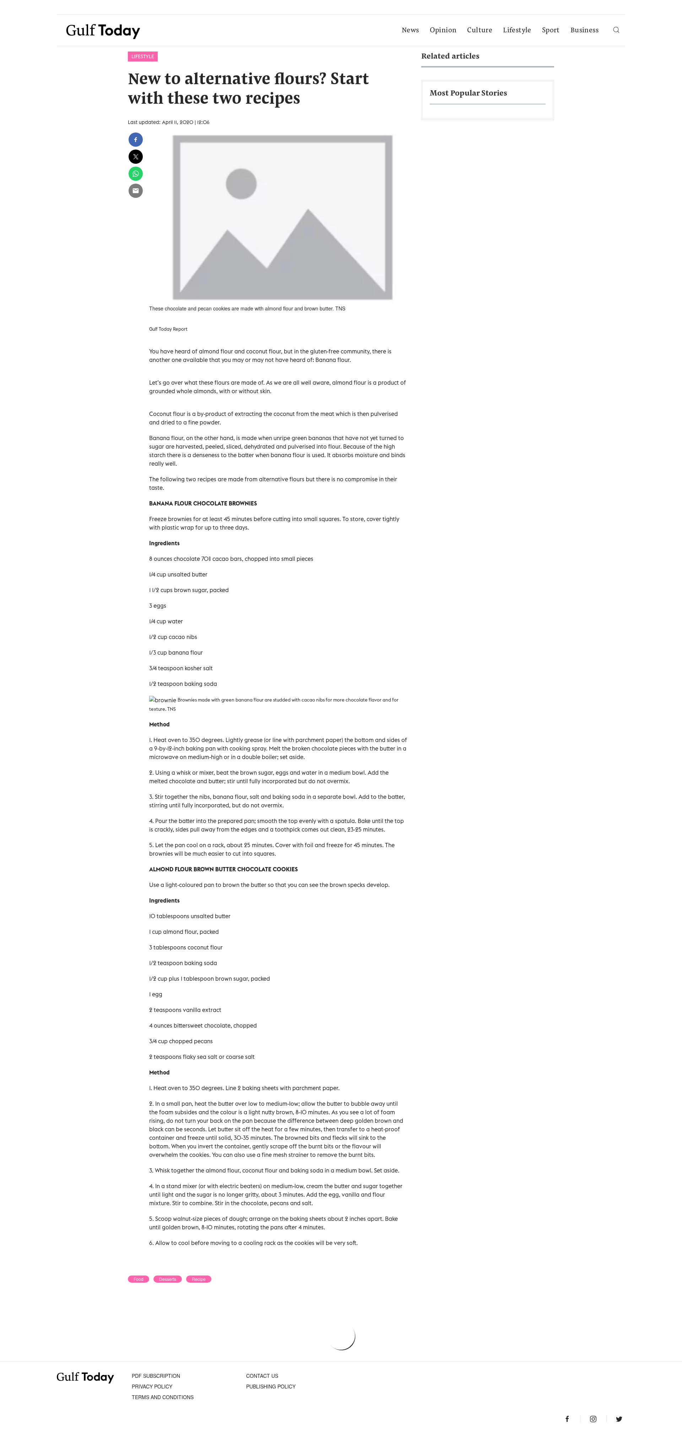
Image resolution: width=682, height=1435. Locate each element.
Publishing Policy (271, 1386)
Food (139, 1279)
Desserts (167, 1279)
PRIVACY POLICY (152, 1386)
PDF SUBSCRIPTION (156, 1375)
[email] (136, 191)
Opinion (443, 30)
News (410, 30)
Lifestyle (517, 30)
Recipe (199, 1279)
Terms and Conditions (163, 1397)
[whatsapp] (136, 174)
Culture (479, 30)
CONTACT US (262, 1375)
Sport (551, 30)
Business (584, 30)
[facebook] (136, 139)
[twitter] (136, 157)
